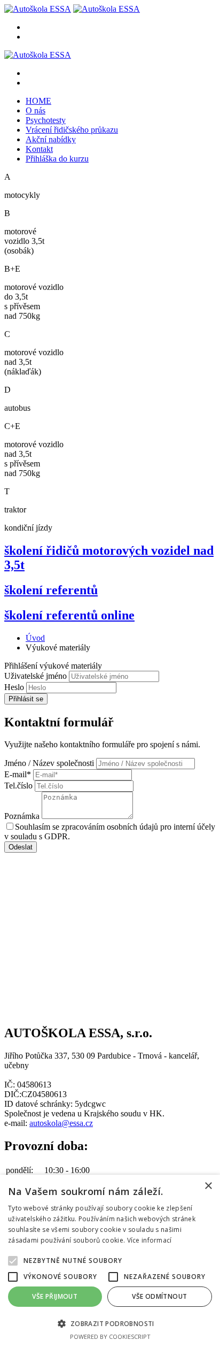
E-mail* (17, 774)
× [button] (208, 1186)
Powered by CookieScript (110, 1336)
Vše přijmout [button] (54, 1296)
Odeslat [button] (21, 847)
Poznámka (22, 816)
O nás (35, 110)
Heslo (15, 687)
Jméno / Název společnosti (49, 763)
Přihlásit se (26, 699)
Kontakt (39, 149)
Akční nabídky (51, 139)
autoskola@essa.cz (61, 1123)
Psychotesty (46, 120)
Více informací (149, 1240)
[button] (110, 1323)
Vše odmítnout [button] (159, 1296)
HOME (38, 100)
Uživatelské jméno (35, 675)
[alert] (110, 1261)
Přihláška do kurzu (57, 158)
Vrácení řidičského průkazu (72, 129)
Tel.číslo (18, 785)
